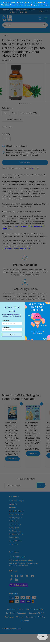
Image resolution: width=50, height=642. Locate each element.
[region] (25, 4)
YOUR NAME (5, 320)
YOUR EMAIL (5, 327)
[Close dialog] (48, 303)
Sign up (12, 334)
